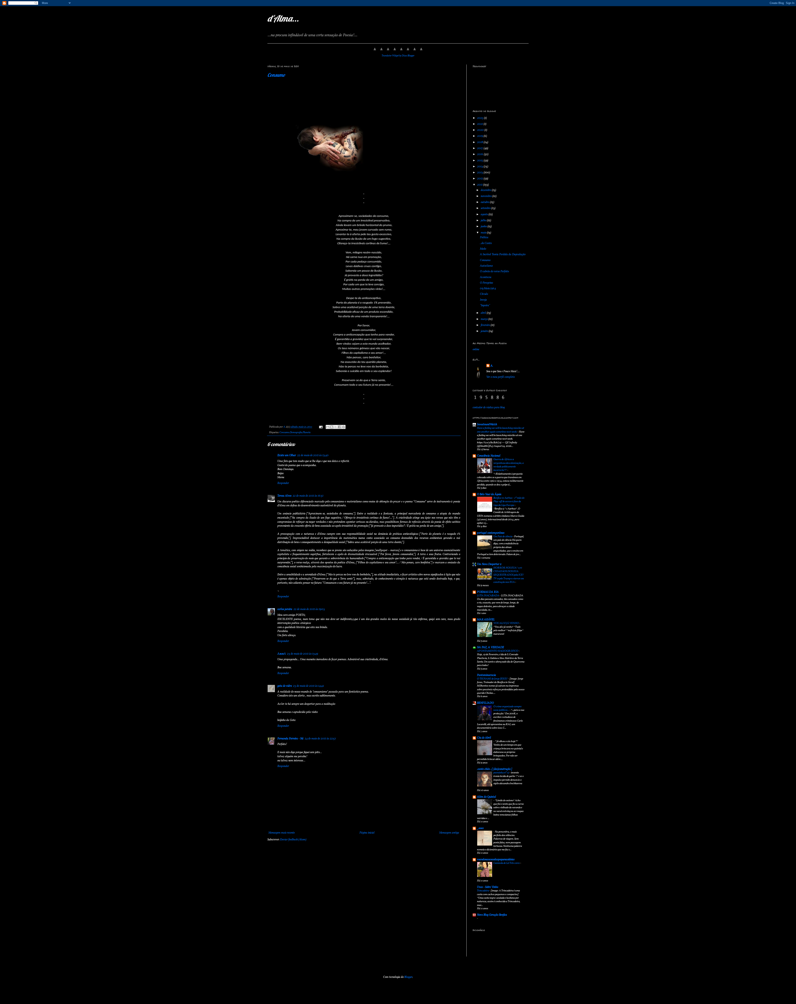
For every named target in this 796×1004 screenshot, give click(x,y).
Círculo (484, 294)
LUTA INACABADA (488, 596)
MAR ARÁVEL (486, 620)
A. (491, 366)
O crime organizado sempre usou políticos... (507, 708)
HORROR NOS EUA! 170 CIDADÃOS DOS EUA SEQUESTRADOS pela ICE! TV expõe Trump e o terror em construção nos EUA (508, 575)
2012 (480, 179)
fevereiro (486, 325)
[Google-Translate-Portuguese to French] (381, 51)
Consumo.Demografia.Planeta (295, 432)
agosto (485, 214)
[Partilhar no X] (336, 427)
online (476, 349)
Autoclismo (486, 266)
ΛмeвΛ (281, 654)
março (484, 319)
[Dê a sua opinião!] (332, 427)
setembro (486, 208)
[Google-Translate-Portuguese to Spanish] (421, 51)
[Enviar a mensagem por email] (328, 427)
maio (484, 233)
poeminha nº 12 (501, 773)
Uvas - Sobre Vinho (487, 887)
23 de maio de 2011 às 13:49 (302, 654)
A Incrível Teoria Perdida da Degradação (502, 254)
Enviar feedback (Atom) (293, 840)
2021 (480, 124)
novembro (486, 196)
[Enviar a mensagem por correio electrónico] (320, 427)
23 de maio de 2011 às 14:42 (308, 686)
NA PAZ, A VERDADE (490, 647)
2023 (480, 118)
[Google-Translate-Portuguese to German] (388, 51)
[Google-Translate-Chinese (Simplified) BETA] (374, 51)
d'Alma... (283, 18)
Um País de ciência (503, 536)
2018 (480, 142)
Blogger (408, 977)
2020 (480, 130)
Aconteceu (485, 277)
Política (484, 237)
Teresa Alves (284, 496)
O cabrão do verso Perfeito (494, 271)
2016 (480, 154)
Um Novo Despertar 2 (489, 564)
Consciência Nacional (488, 456)
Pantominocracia (486, 675)
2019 (480, 136)
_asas (480, 828)
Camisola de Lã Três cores (506, 863)
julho (484, 220)
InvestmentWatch (487, 425)
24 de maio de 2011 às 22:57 (320, 739)
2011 (480, 185)
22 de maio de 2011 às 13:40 (313, 455)
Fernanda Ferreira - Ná (290, 739)
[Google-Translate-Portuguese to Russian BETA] (414, 51)
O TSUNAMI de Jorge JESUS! (492, 679)
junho (484, 227)
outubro (485, 202)
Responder (283, 483)
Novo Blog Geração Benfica (492, 915)
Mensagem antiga (449, 833)
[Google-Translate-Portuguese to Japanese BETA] (401, 51)
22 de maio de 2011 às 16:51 (308, 496)
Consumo (276, 75)
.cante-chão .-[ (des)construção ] (494, 769)
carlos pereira (284, 609)
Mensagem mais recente (281, 833)
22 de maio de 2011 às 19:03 (309, 609)
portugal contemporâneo (490, 533)
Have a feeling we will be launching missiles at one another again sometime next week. (500, 430)
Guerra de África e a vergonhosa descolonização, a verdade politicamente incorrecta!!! (508, 464)
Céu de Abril (484, 738)
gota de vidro (284, 686)
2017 (480, 148)
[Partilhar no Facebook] (339, 427)
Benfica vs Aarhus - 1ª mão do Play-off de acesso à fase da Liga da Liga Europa (508, 501)
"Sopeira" (485, 306)
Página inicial (367, 833)
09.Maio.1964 (488, 289)
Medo (483, 249)
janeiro (485, 331)
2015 (480, 161)
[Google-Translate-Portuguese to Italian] (394, 51)
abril (484, 313)
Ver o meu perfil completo (500, 377)
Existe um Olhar (286, 455)
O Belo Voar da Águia (489, 494)
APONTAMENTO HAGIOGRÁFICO (498, 651)
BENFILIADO (485, 703)
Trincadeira (483, 891)
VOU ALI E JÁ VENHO (506, 623)
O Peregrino (486, 283)
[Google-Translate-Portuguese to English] (408, 51)
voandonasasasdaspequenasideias (495, 860)
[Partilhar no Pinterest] (343, 427)
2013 (480, 173)
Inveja (483, 300)
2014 (480, 167)
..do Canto (486, 243)
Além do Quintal (486, 797)
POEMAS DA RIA (488, 592)
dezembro (486, 190)
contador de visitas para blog (489, 408)
